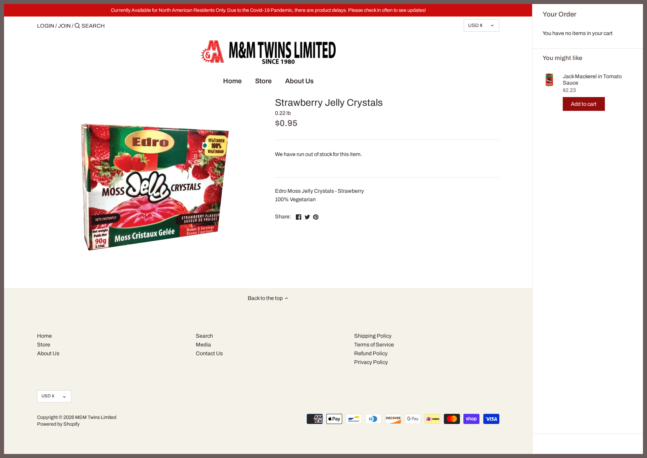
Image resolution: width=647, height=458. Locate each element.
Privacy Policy (371, 362)
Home (44, 336)
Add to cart (583, 104)
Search (204, 336)
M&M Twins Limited (95, 417)
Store (43, 344)
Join (64, 26)
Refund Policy (371, 353)
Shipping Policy (373, 336)
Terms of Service (374, 344)
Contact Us (209, 353)
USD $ (475, 25)
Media (203, 344)
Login (45, 26)
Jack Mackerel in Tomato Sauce (592, 79)
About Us (48, 353)
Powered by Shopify (58, 424)
